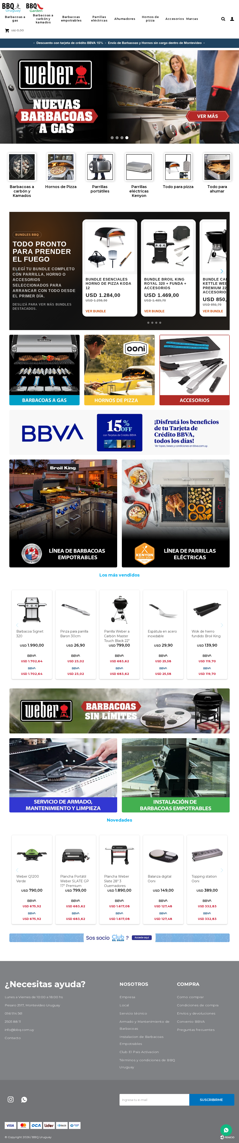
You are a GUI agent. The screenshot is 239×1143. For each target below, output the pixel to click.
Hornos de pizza (150, 18)
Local (124, 1005)
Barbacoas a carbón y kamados (43, 19)
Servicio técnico (133, 1013)
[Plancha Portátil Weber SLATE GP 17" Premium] (75, 855)
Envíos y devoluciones (196, 1013)
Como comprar (190, 997)
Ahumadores (124, 19)
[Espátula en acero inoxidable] (163, 610)
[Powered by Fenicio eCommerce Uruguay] (227, 1137)
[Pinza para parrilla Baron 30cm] (75, 610)
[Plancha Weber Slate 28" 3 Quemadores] (119, 855)
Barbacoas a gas (15, 18)
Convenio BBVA (191, 1021)
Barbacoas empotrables (71, 18)
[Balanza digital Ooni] (163, 855)
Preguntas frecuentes (195, 1030)
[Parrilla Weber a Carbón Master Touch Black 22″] (119, 610)
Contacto (13, 1038)
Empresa (127, 997)
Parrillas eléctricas (99, 18)
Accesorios (174, 19)
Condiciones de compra (198, 1005)
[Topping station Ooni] (207, 855)
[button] (223, 19)
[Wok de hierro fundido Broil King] (207, 610)
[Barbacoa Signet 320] (31, 610)
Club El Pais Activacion (139, 1052)
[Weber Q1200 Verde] (31, 855)
